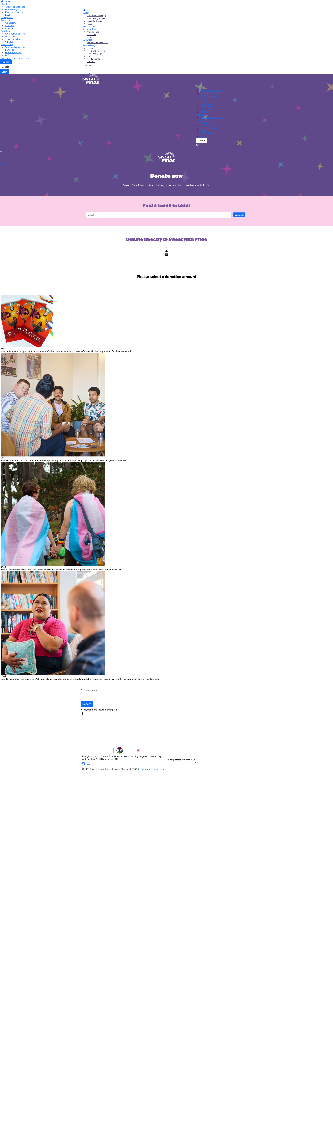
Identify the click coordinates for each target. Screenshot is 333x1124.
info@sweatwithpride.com (181, 762)
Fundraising (89, 45)
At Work (91, 37)
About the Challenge (96, 15)
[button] (165, 324)
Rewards (91, 48)
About (86, 12)
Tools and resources (96, 50)
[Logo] (90, 4)
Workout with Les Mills (97, 42)
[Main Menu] (1, 151)
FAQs (89, 23)
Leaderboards (93, 58)
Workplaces (89, 26)
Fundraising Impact (96, 18)
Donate (87, 65)
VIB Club (91, 61)
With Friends (93, 32)
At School (91, 34)
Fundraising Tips (94, 53)
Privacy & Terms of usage (153, 769)
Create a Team (90, 29)
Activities (87, 39)
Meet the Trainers (95, 21)
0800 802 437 (203, 762)
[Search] (84, 69)
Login (88, 73)
